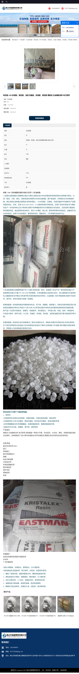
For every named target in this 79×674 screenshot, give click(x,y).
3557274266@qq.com (71, 8)
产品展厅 (22, 40)
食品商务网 (63, 670)
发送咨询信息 (39, 118)
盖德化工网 (55, 670)
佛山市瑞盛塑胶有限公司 (33, 670)
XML (43, 670)
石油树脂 (29, 40)
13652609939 (55, 8)
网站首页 (15, 40)
